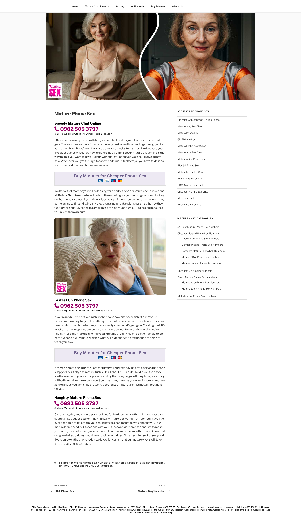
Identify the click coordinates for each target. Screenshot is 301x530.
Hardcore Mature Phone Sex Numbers (86, 466)
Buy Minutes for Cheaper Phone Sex (110, 176)
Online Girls (137, 6)
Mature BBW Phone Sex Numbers (201, 256)
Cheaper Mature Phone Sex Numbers (138, 463)
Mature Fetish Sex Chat (190, 172)
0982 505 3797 (79, 129)
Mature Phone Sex (187, 132)
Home (74, 6)
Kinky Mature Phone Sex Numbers (196, 296)
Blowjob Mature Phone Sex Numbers (202, 244)
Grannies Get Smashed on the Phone (198, 119)
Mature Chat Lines (95, 6)
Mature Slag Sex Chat (189, 126)
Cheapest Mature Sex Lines (192, 191)
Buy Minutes (158, 6)
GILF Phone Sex (186, 139)
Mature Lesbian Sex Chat (191, 145)
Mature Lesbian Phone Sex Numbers (202, 263)
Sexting (119, 6)
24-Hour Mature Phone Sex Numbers (85, 463)
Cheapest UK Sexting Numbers (194, 270)
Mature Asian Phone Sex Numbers (201, 282)
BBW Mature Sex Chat (190, 184)
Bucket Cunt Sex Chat (189, 204)
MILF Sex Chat (185, 198)
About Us (177, 6)
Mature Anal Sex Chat (189, 152)
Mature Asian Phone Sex (191, 158)
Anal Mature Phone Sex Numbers (200, 238)
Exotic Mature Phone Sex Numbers (197, 277)
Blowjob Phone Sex (188, 165)
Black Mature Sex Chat (190, 178)
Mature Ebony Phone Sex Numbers (201, 288)
